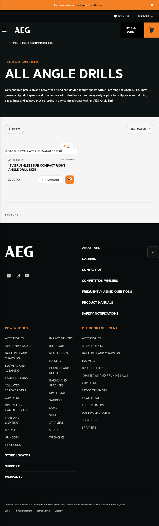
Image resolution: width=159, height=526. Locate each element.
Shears (54, 415)
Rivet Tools (58, 393)
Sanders (55, 400)
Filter (16, 129)
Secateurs (90, 420)
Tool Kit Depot (96, 5)
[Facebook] (9, 276)
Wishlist (123, 16)
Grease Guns (14, 430)
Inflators (57, 346)
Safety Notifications (100, 313)
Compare (53, 179)
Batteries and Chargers (101, 353)
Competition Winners (100, 280)
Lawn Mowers (92, 398)
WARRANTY (14, 477)
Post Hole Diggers (96, 413)
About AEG (91, 248)
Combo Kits (13, 398)
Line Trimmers (93, 405)
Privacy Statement (23, 510)
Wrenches (57, 437)
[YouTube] (27, 276)
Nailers (55, 361)
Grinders (12, 437)
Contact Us (91, 270)
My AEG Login (130, 30)
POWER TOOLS (16, 328)
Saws (53, 408)
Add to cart (69, 179)
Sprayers (89, 427)
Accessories (14, 338)
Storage (55, 430)
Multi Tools (58, 353)
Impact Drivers (61, 338)
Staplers (56, 422)
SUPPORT (12, 466)
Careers (89, 259)
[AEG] (22, 30)
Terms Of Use (43, 510)
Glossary (59, 510)
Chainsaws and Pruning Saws (105, 375)
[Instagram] (18, 276)
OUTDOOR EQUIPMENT (99, 328)
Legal (7, 510)
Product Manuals (97, 302)
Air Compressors (18, 346)
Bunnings (80, 5)
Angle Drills (15, 160)
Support (143, 16)
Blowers (88, 361)
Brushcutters (93, 368)
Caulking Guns (16, 378)
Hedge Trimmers (94, 390)
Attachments (92, 346)
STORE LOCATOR (17, 455)
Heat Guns (13, 445)
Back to (32, 42)
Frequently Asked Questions (107, 291)
